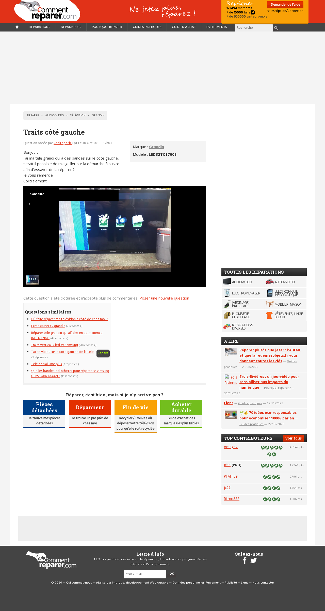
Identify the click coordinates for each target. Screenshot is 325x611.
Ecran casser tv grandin (48, 326)
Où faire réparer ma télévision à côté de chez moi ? (69, 319)
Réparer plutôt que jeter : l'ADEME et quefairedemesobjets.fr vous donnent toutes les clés (270, 356)
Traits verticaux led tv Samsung (54, 345)
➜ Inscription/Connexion (285, 11)
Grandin (156, 146)
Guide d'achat (184, 27)
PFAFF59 (231, 476)
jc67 (227, 487)
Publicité (231, 582)
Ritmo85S (231, 498)
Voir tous (293, 438)
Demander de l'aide (285, 4)
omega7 (231, 446)
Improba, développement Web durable (140, 582)
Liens (228, 402)
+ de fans (238, 12)
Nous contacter (263, 582)
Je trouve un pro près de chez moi (90, 421)
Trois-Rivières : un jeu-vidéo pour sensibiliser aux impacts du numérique (269, 382)
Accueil (49, 10)
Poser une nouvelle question (164, 298)
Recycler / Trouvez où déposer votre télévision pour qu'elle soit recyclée (136, 423)
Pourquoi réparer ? (277, 387)
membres (239, 8)
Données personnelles (188, 582)
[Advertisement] (162, 67)
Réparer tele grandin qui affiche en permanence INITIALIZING (67, 335)
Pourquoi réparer (107, 27)
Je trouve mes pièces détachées (44, 421)
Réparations (39, 27)
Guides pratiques (147, 27)
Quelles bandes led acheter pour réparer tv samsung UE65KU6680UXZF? (70, 373)
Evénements (216, 27)
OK (172, 573)
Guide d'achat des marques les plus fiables (181, 421)
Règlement (213, 582)
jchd (227, 464)
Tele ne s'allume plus (46, 364)
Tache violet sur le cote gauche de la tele (62, 352)
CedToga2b (63, 143)
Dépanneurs (71, 27)
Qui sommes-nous (79, 582)
